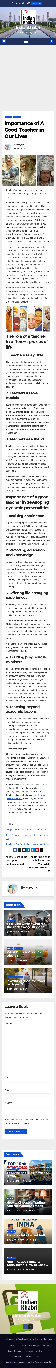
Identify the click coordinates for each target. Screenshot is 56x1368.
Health (10, 948)
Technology (28, 1351)
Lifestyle (17, 117)
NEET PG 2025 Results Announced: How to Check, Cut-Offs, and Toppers (27, 1265)
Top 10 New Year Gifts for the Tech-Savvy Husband (26, 925)
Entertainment (29, 1356)
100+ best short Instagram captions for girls (16, 860)
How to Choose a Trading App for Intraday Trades (26, 1204)
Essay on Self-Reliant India (27, 1235)
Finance (10, 1198)
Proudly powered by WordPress (15, 1339)
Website (8, 1103)
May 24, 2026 (15, 1181)
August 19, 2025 (17, 1270)
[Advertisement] (28, 74)
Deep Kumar (31, 1210)
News (10, 1351)
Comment (10, 1024)
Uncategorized (12, 1169)
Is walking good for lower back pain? (26, 982)
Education (11, 1231)
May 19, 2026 (15, 1210)
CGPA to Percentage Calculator (39, 1362)
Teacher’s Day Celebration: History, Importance (27, 844)
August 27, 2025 (17, 1240)
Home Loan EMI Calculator (15, 1362)
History (8, 117)
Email (8, 1090)
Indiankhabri (28, 27)
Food (46, 1351)
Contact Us (10, 1346)
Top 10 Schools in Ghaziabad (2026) (28, 1174)
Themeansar (47, 1339)
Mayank (20, 145)
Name (8, 1078)
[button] (47, 41)
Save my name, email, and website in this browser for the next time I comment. (28, 1121)
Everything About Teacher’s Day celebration (26, 829)
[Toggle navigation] (25, 41)
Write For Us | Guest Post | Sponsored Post (33, 1346)
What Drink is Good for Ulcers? (24, 954)
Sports (39, 1356)
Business (17, 1356)
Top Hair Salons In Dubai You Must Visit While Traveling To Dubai (39, 862)
